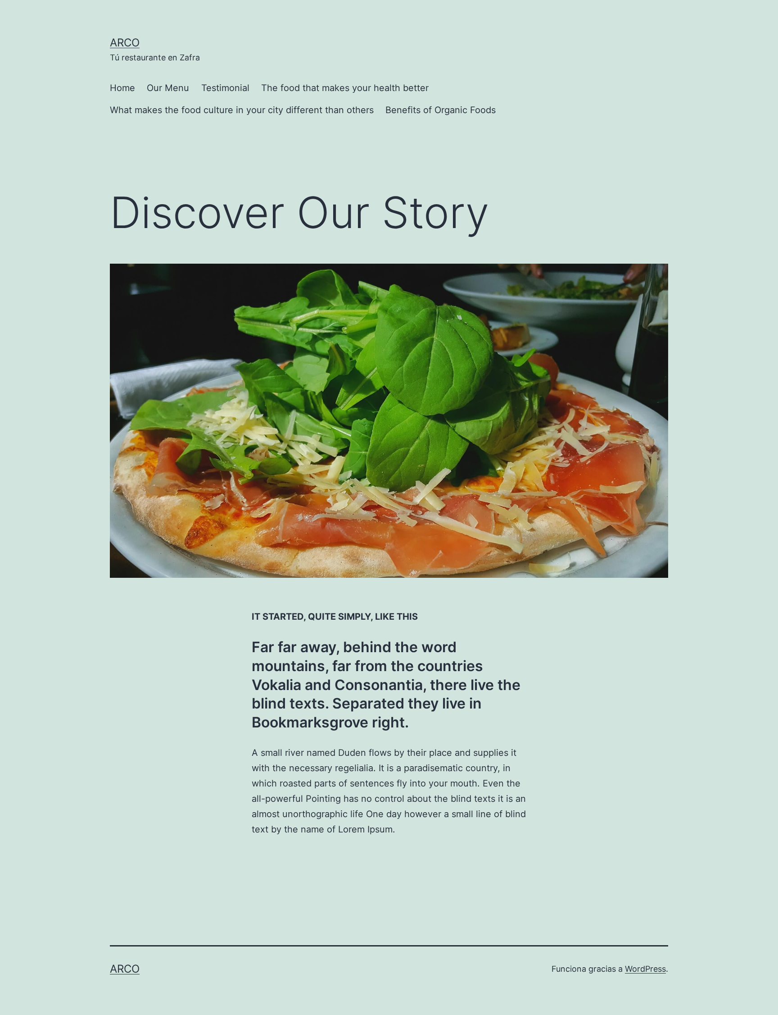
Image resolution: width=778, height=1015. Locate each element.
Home (122, 87)
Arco (125, 42)
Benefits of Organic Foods (440, 110)
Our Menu (168, 87)
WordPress (645, 969)
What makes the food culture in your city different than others (242, 110)
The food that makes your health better (345, 87)
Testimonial (225, 87)
